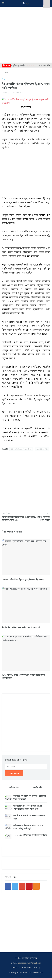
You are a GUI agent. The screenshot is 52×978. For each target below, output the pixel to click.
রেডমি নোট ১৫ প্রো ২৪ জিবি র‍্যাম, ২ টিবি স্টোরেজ (38, 518)
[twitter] (15, 886)
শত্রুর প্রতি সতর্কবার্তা (42, 449)
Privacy (37, 967)
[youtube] (29, 886)
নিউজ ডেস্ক (6, 93)
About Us (16, 967)
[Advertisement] (26, 34)
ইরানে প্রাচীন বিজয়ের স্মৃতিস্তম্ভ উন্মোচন (21, 449)
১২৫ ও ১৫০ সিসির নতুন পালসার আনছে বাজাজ (30, 835)
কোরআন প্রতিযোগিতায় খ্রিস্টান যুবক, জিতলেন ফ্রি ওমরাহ (23, 579)
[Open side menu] (3, 3)
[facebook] (8, 886)
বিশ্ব (6, 73)
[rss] (36, 886)
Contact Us (26, 967)
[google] (22, 886)
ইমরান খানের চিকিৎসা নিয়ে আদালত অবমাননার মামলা (21, 627)
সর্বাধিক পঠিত (38, 787)
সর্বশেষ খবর (14, 787)
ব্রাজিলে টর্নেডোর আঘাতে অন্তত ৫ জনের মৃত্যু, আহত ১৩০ (14, 518)
